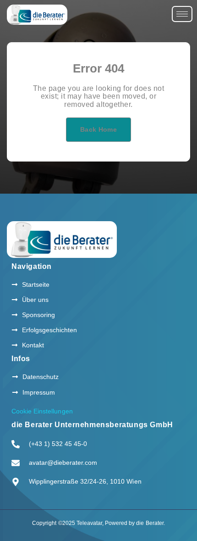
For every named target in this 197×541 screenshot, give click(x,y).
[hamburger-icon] (182, 14)
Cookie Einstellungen (42, 411)
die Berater (149, 523)
